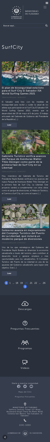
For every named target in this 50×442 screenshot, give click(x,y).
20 (26, 282)
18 (17, 282)
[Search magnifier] (46, 26)
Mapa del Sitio (25, 392)
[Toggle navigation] (45, 7)
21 (31, 282)
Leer (9, 125)
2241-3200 (25, 425)
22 (35, 282)
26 (44, 282)
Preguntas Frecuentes (25, 397)
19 (21, 282)
